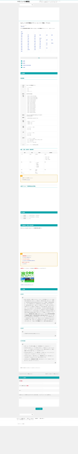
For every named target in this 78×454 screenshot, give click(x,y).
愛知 (35, 41)
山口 (46, 44)
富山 (28, 39)
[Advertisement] (39, 15)
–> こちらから (24, 263)
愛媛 (35, 46)
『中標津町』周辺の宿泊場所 (26, 65)
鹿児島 (29, 49)
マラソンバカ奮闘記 (23, 1)
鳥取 (21, 44)
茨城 (21, 36)
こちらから (28, 179)
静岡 (28, 41)
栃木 (28, 36)
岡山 (35, 44)
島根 (28, 44)
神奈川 (40, 38)
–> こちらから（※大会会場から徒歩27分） (28, 260)
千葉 (28, 38)
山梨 (46, 39)
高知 (40, 46)
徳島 (21, 46)
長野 (52, 39)
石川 (35, 39)
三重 (40, 41)
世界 (21, 51)
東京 (35, 38)
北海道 (22, 33)
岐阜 (21, 41)
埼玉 (21, 38)
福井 (40, 39)
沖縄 (35, 49)
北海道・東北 (22, 26)
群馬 (35, 36)
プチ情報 (23, 67)
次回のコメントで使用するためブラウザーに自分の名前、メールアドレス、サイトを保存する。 (35, 394)
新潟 (21, 39)
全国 (21, 31)
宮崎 (21, 49)
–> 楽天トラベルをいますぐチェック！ (26, 284)
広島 (40, 44)
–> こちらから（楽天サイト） (26, 257)
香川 (28, 46)
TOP (21, 418)
